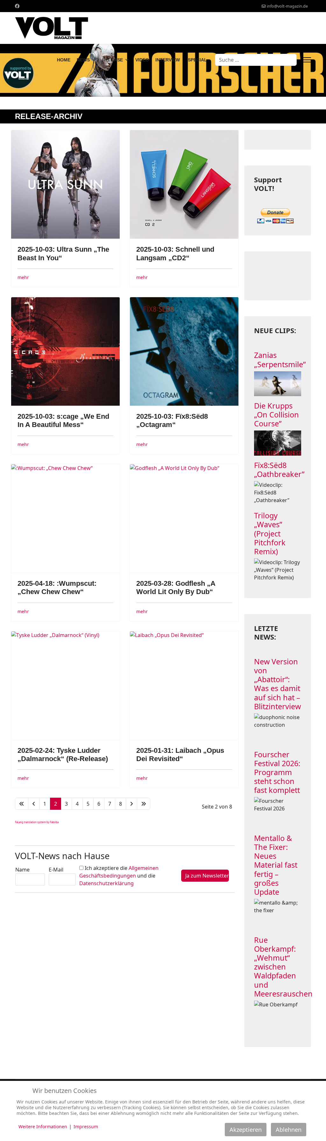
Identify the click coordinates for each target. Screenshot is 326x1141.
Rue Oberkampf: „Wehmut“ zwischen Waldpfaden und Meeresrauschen (283, 967)
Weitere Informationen (42, 1127)
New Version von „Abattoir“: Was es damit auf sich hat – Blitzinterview (277, 683)
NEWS (83, 59)
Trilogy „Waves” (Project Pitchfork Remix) (270, 533)
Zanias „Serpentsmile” (280, 359)
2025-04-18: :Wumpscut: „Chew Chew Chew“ (57, 587)
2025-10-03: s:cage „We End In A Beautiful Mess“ (63, 420)
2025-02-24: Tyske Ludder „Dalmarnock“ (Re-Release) (63, 754)
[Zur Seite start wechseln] (21, 804)
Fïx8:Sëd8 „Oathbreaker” (279, 469)
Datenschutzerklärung (106, 883)
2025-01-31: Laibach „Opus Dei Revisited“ (180, 754)
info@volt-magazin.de (287, 6)
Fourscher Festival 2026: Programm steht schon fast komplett (277, 772)
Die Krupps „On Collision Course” (276, 415)
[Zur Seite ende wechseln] (143, 804)
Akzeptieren (246, 1129)
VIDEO (142, 59)
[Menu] (307, 60)
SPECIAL (197, 59)
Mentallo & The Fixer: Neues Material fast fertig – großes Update (275, 865)
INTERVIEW (167, 59)
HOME (63, 59)
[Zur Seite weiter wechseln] (131, 804)
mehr (23, 277)
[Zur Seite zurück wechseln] (33, 804)
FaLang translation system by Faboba (37, 822)
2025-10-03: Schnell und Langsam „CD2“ (175, 253)
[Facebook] (17, 6)
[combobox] (256, 60)
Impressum (86, 1127)
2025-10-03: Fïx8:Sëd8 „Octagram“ (172, 420)
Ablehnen (288, 1129)
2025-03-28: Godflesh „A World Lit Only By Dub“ (175, 587)
